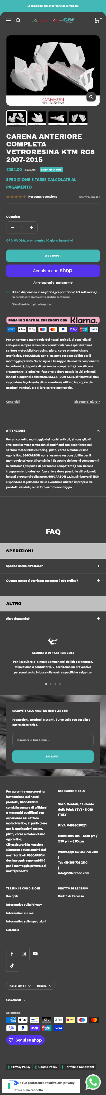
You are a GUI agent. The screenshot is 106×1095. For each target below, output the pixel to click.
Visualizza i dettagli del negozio (31, 304)
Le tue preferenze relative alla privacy (46, 1083)
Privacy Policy (20, 1067)
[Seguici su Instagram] (23, 954)
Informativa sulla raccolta (24, 1090)
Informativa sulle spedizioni (26, 921)
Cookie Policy (47, 1067)
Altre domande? (18, 618)
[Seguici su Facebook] (12, 954)
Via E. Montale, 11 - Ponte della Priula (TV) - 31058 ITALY (76, 809)
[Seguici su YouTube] (35, 954)
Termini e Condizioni (79, 1067)
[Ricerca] (18, 20)
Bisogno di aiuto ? (87, 401)
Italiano (42, 986)
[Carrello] (97, 20)
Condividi (13, 401)
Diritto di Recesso (71, 896)
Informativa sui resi (20, 913)
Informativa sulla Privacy (24, 904)
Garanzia (12, 930)
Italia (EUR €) (18, 986)
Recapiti (12, 896)
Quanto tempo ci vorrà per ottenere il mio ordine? (42, 581)
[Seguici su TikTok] (12, 965)
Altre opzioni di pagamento (53, 282)
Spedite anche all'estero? (24, 566)
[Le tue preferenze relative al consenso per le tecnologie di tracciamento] (9, 1086)
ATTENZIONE (15, 430)
